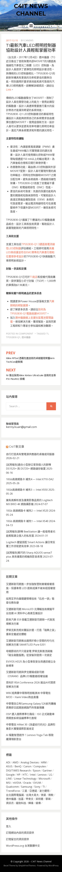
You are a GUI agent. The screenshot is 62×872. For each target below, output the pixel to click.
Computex (40, 766)
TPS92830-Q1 (13, 337)
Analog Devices (30, 762)
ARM (44, 762)
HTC (25, 774)
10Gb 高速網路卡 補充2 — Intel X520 (27, 510)
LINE (9, 778)
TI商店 (34, 277)
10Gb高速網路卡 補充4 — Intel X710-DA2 (30, 479)
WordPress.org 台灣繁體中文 (23, 845)
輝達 (30, 803)
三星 (24, 791)
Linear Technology (25, 778)
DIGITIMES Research (18, 770)
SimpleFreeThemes (27, 865)
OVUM (37, 782)
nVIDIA (17, 782)
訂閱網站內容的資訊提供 (20, 832)
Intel (32, 774)
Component (26, 333)
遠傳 (38, 803)
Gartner (47, 770)
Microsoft (44, 778)
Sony (37, 786)
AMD (15, 762)
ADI (8, 762)
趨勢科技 (21, 803)
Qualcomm (12, 786)
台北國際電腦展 (15, 795)
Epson (36, 770)
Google (10, 774)
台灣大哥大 (32, 795)
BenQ (18, 766)
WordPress (53, 865)
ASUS (9, 766)
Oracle (27, 782)
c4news (28, 40)
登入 (8, 826)
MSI (8, 782)
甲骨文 (29, 799)
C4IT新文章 (16, 446)
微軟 (50, 795)
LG (50, 774)
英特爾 (39, 799)
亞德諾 (33, 791)
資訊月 (10, 803)
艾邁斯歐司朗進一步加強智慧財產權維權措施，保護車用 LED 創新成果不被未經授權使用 (30, 588)
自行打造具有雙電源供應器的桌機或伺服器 (30, 454)
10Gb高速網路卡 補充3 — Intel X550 (27, 489)
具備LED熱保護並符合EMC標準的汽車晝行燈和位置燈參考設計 (30, 252)
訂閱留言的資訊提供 (17, 839)
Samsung (26, 786)
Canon (27, 766)
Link (8, 89)
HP (18, 774)
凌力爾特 (44, 791)
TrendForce (13, 791)
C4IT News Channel (41, 861)
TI (47, 333)
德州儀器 (26, 337)
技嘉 (21, 799)
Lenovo (42, 774)
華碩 (48, 799)
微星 (43, 795)
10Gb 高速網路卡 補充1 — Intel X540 (27, 521)
